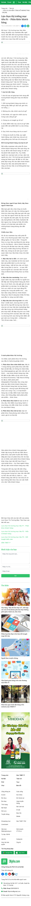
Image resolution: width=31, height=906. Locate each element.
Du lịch (3, 795)
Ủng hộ (18, 842)
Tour (19, 2)
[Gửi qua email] (28, 26)
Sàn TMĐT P (20, 775)
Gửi (15, 575)
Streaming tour (5, 821)
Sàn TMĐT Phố (21, 821)
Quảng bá (19, 839)
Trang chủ (4, 8)
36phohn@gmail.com (14, 891)
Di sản (18, 810)
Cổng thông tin (5, 791)
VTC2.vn (19, 831)
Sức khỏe (19, 795)
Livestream (4, 824)
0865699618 (15, 888)
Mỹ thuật (4, 808)
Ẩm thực (4, 798)
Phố (2, 782)
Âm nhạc (4, 801)
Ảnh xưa (3, 811)
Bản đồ (18, 785)
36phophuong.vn (6, 831)
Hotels (3, 2)
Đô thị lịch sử (20, 798)
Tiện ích (11, 8)
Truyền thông (5, 814)
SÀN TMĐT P (5, 543)
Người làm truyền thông (9, 658)
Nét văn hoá (20, 806)
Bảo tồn (18, 813)
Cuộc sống (19, 791)
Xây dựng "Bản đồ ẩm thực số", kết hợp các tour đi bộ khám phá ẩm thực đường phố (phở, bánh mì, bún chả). (15, 610)
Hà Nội (24, 2)
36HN (8, 834)
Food (9, 2)
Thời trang (4, 804)
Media (18, 816)
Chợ (2, 785)
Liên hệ (3, 839)
